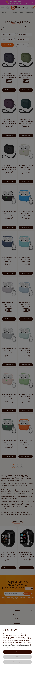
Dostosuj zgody (17, 662)
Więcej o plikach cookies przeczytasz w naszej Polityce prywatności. (17, 646)
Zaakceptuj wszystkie (17, 652)
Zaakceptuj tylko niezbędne (17, 657)
